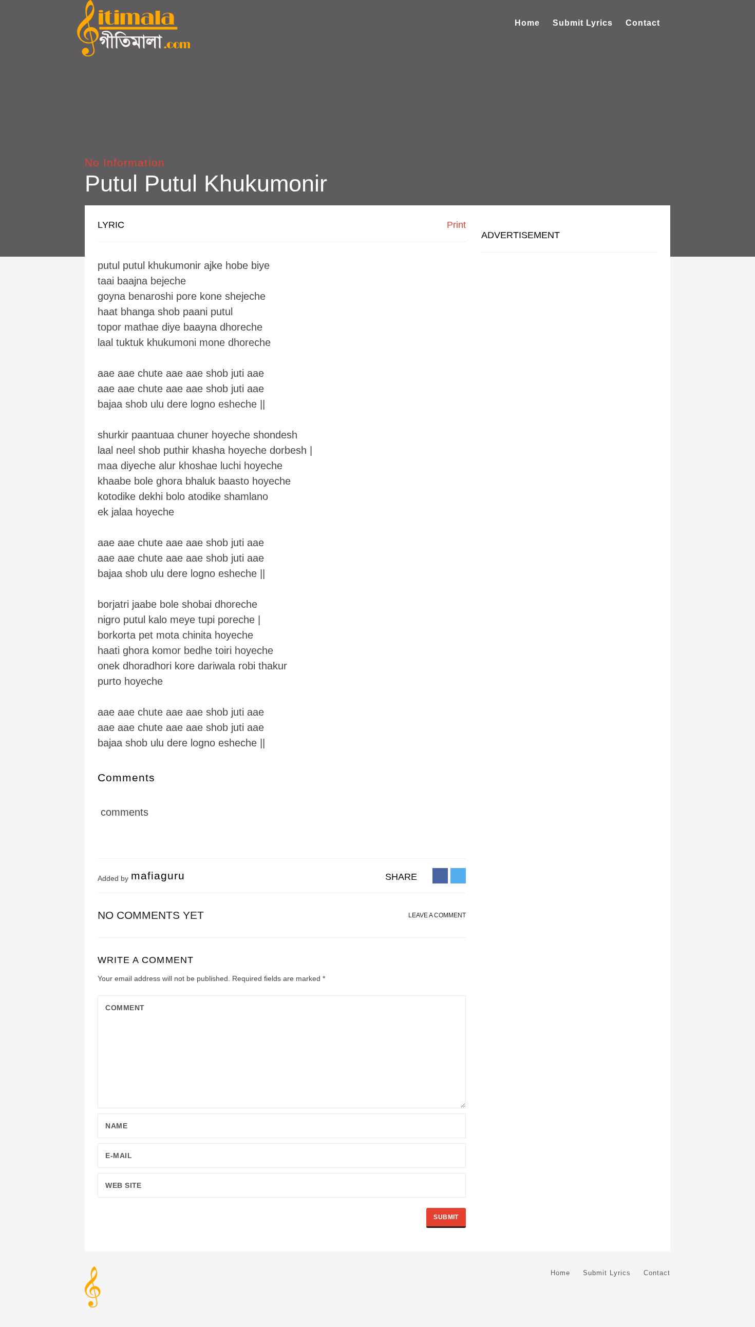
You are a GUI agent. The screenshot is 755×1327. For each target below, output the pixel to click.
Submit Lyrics (583, 22)
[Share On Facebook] (440, 875)
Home (527, 22)
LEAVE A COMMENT (437, 915)
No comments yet (151, 915)
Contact (643, 22)
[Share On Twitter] (458, 875)
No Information (125, 162)
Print (455, 225)
